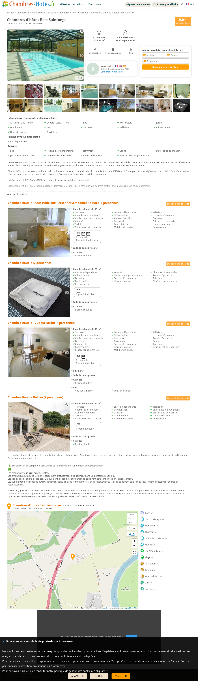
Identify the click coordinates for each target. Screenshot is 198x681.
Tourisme (94, 4)
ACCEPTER (121, 676)
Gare (147, 512)
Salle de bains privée (84, 247)
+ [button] (134, 541)
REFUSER (99, 676)
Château (149, 531)
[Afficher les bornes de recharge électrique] (132, 534)
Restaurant (150, 563)
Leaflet (105, 608)
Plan (132, 514)
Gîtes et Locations (72, 4)
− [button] (134, 546)
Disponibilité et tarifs (178, 203)
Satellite (132, 522)
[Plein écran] (134, 552)
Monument (150, 525)
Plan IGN (131, 518)
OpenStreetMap (131, 608)
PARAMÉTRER (77, 676)
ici (107, 671)
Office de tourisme (154, 538)
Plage (147, 557)
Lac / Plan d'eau (152, 550)
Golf (146, 582)
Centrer (132, 528)
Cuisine (77, 370)
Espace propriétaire (167, 4)
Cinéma (148, 569)
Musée (148, 544)
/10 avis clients (183, 21)
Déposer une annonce (138, 4)
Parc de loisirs (151, 576)
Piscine (148, 588)
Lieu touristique (152, 519)
